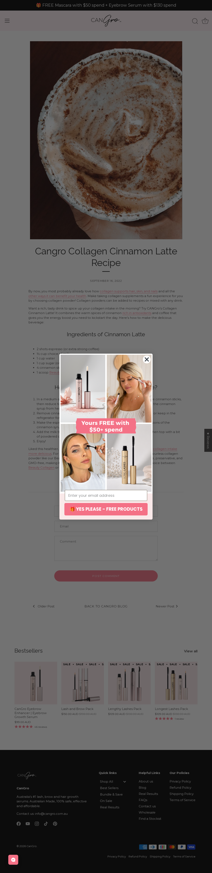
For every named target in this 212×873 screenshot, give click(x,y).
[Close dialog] (147, 359)
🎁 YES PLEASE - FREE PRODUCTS (106, 509)
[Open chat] (13, 860)
